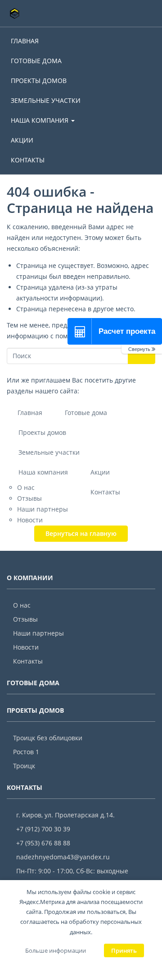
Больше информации (55, 950)
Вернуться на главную (81, 533)
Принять (124, 950)
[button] (142, 349)
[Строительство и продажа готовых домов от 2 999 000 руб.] (14, 13)
